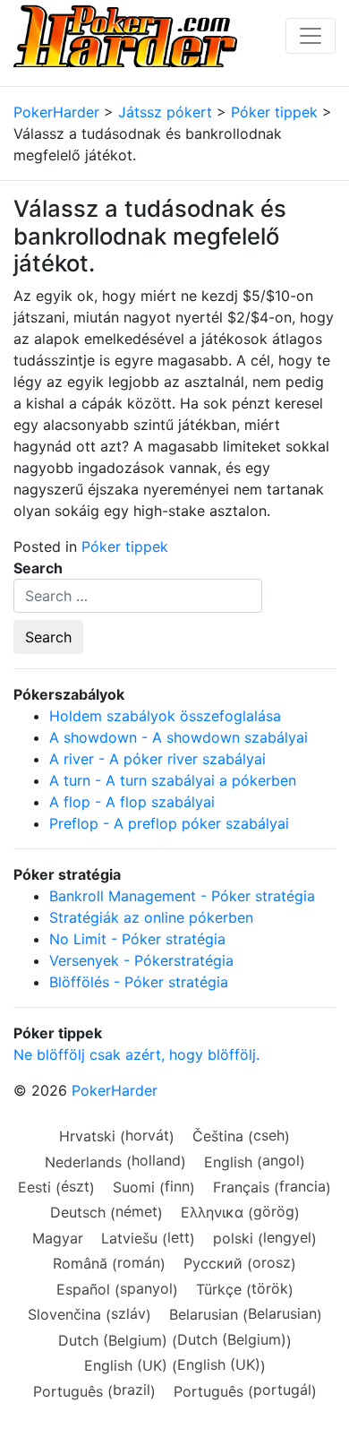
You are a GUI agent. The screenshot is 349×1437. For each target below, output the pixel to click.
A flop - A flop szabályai (132, 802)
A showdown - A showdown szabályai (178, 737)
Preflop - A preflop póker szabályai (169, 823)
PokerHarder (114, 1090)
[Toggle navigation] (310, 36)
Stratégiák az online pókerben (151, 917)
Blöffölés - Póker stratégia (138, 982)
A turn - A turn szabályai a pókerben (172, 780)
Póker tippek (124, 546)
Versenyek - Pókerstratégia (141, 960)
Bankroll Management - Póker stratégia (182, 896)
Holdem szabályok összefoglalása (165, 716)
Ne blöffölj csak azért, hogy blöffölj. (136, 1054)
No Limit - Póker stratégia (137, 939)
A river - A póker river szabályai (157, 759)
